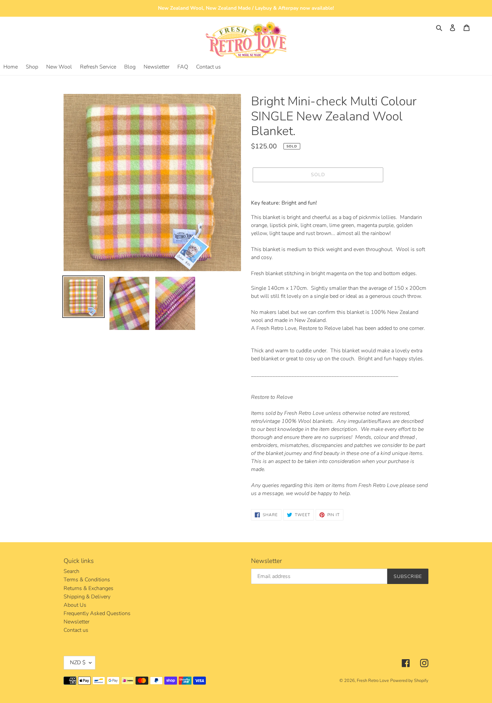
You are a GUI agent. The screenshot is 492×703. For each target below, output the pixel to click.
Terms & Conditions (87, 579)
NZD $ (78, 662)
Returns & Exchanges (88, 588)
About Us (75, 605)
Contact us (76, 630)
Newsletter (76, 621)
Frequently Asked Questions (97, 613)
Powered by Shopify (409, 681)
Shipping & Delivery (87, 596)
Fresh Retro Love (373, 681)
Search (71, 571)
